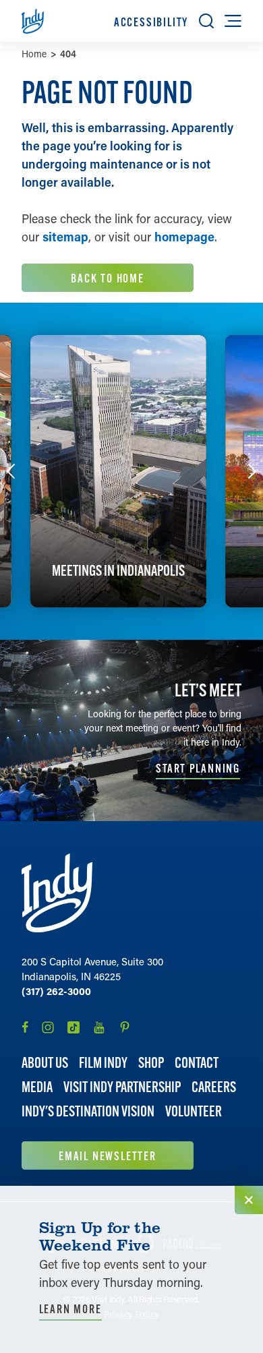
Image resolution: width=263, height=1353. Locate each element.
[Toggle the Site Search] (206, 20)
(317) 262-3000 (56, 991)
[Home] (57, 892)
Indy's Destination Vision (88, 1111)
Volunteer (193, 1111)
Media (37, 1087)
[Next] (252, 471)
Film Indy (103, 1063)
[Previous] (10, 471)
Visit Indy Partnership (122, 1087)
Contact (196, 1063)
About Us (45, 1063)
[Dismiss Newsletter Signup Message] (249, 1200)
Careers (214, 1087)
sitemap (65, 237)
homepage (184, 237)
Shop (151, 1063)
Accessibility (151, 22)
